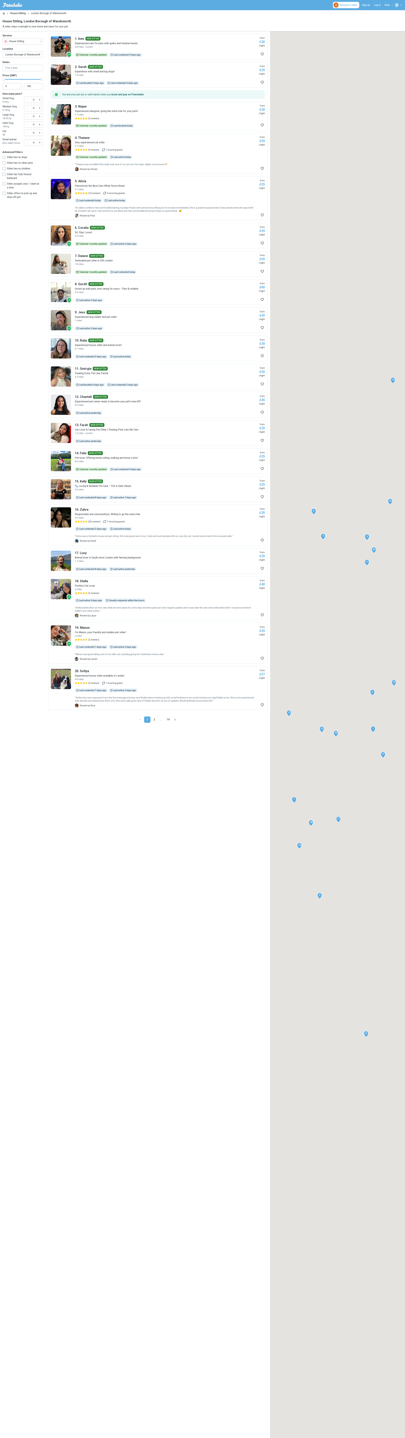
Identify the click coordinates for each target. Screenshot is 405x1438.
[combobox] (23, 41)
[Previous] (140, 719)
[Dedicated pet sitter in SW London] (157, 263)
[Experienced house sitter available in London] (157, 688)
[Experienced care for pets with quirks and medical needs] (157, 46)
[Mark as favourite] (262, 54)
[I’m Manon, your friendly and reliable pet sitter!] (157, 643)
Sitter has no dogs (17, 157)
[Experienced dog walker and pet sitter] (157, 320)
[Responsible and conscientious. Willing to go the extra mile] (157, 525)
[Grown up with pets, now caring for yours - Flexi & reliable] (157, 292)
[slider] (4, 79)
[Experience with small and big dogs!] (157, 74)
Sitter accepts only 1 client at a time (23, 185)
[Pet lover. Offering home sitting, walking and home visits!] (157, 461)
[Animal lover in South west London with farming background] (157, 560)
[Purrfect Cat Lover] (157, 598)
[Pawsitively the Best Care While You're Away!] (157, 198)
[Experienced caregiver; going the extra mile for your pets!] (157, 116)
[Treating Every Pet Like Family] (157, 376)
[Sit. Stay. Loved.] (157, 235)
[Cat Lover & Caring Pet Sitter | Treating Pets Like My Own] (157, 433)
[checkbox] (4, 157)
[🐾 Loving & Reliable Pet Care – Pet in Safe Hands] (157, 489)
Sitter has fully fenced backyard (19, 176)
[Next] (175, 719)
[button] (373, 729)
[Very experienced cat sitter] (157, 153)
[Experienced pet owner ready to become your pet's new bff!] (157, 404)
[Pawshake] (13, 5)
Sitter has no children (18, 168)
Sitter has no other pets (20, 162)
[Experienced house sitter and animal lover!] (157, 348)
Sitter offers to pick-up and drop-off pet (22, 195)
